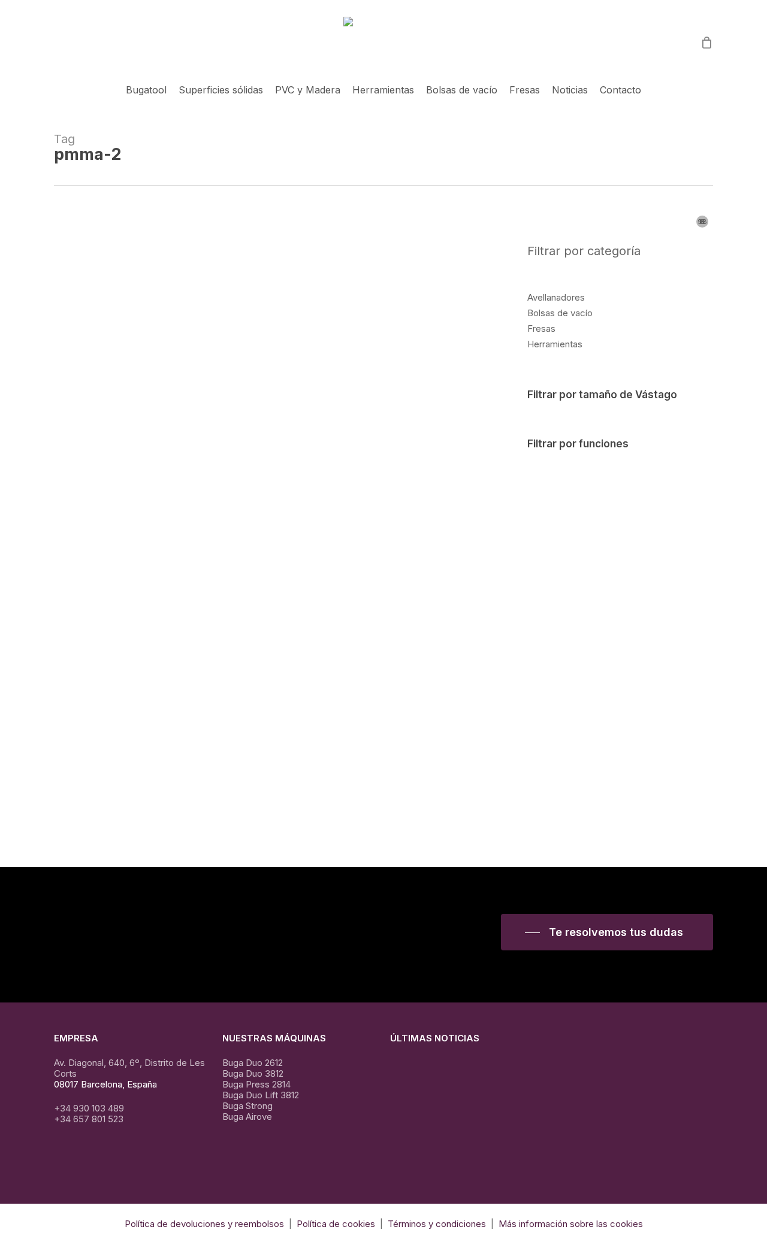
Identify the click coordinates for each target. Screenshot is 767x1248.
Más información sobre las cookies (571, 1223)
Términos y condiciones (437, 1223)
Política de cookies (334, 1223)
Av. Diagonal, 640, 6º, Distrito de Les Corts (129, 1068)
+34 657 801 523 (88, 1119)
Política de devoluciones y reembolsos (204, 1223)
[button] (607, 932)
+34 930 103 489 (89, 1108)
